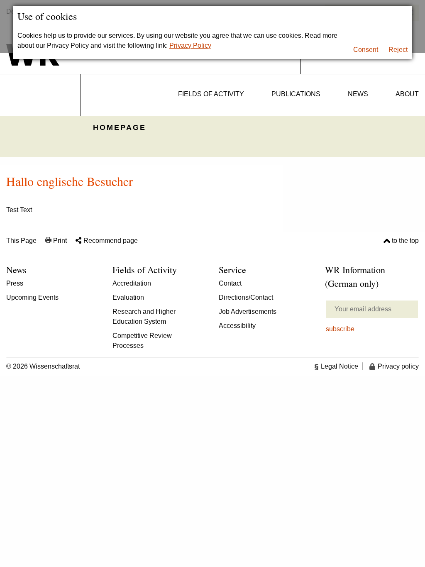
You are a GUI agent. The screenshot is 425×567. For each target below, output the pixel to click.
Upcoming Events (32, 297)
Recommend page (110, 240)
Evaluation (128, 297)
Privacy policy (398, 366)
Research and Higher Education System (144, 316)
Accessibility (237, 325)
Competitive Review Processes (142, 340)
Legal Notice (339, 366)
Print (60, 240)
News (358, 94)
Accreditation (131, 283)
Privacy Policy (190, 45)
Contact (230, 283)
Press (14, 283)
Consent (365, 49)
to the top (405, 240)
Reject (398, 49)
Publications (295, 94)
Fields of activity (211, 94)
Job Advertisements (247, 311)
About (407, 94)
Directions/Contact (246, 297)
